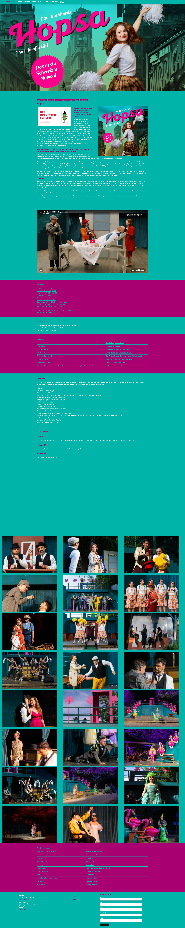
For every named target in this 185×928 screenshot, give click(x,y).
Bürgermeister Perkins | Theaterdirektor (119, 359)
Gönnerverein (54, 1)
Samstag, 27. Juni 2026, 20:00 (47, 297)
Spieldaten (44, 100)
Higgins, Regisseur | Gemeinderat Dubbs (119, 353)
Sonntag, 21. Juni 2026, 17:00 (46, 291)
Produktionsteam (84, 100)
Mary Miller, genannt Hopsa (115, 343)
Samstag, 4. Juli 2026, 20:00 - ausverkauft (51, 304)
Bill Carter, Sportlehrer (113, 346)
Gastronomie (51, 100)
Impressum (75, 897)
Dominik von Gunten (93, 871)
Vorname (102, 897)
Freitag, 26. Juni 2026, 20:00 (46, 295)
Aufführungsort (71, 100)
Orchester (64, 100)
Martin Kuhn (90, 861)
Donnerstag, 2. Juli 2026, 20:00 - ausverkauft (52, 302)
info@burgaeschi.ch (23, 899)
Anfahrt (75, 896)
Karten (34, 1)
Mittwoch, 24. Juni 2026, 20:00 (47, 293)
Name (101, 902)
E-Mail (101, 918)
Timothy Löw (90, 858)
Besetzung (58, 100)
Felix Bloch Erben (91, 884)
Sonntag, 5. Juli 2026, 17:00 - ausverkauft (50, 306)
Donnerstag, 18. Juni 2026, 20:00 (47, 288)
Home (74, 895)
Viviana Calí (90, 865)
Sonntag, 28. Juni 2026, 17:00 (46, 300)
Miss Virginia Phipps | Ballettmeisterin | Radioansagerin (124, 356)
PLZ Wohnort (103, 912)
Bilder (77, 100)
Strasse (101, 907)
